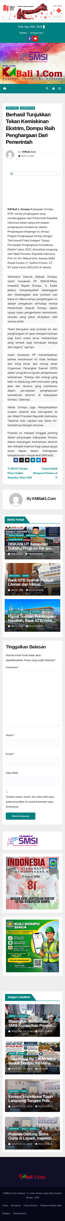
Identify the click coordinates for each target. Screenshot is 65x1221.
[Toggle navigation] (59, 88)
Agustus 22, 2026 (22, 1106)
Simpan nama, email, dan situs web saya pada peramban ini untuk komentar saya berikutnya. (30, 801)
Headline (22, 1016)
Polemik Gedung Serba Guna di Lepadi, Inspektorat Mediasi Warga (32, 1138)
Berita (12, 1016)
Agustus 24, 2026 (22, 1031)
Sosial (33, 1129)
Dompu (42, 535)
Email (10, 754)
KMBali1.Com (29, 151)
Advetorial (12, 108)
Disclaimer (16, 1205)
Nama (10, 735)
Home (5, 1205)
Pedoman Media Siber (51, 1205)
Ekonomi (36, 612)
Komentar (12, 667)
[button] (47, 88)
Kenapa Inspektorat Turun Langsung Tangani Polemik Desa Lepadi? (32, 1100)
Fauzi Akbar (35, 554)
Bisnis (26, 576)
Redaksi (23, 33)
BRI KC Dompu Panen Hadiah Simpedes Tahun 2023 (20, 473)
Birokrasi (31, 535)
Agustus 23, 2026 (22, 1069)
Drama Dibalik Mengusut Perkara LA (45, 470)
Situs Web (12, 773)
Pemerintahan (27, 108)
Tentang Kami (36, 33)
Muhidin (43, 1069)
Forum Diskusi (31, 1205)
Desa (24, 1091)
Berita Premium (16, 535)
